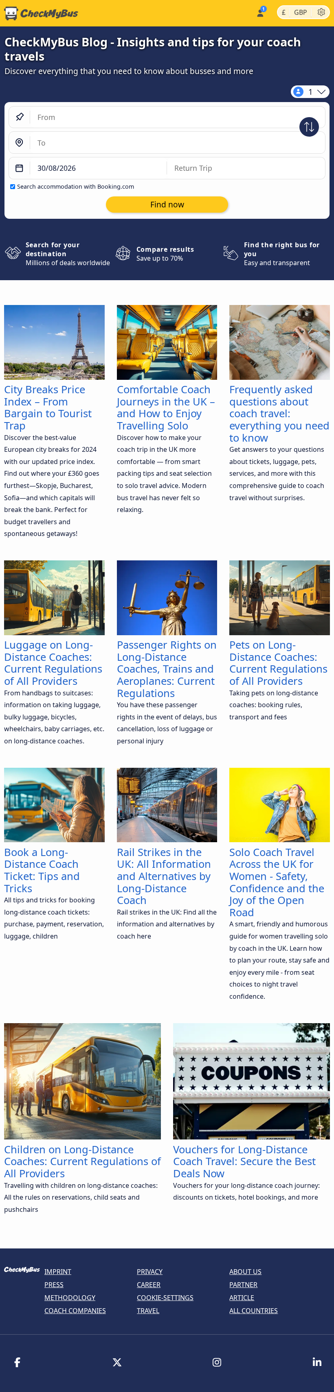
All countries (253, 1310)
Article (241, 1297)
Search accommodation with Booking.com (75, 186)
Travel (148, 1310)
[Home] (39, 13)
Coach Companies (75, 1310)
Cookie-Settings (165, 1297)
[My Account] (260, 12)
